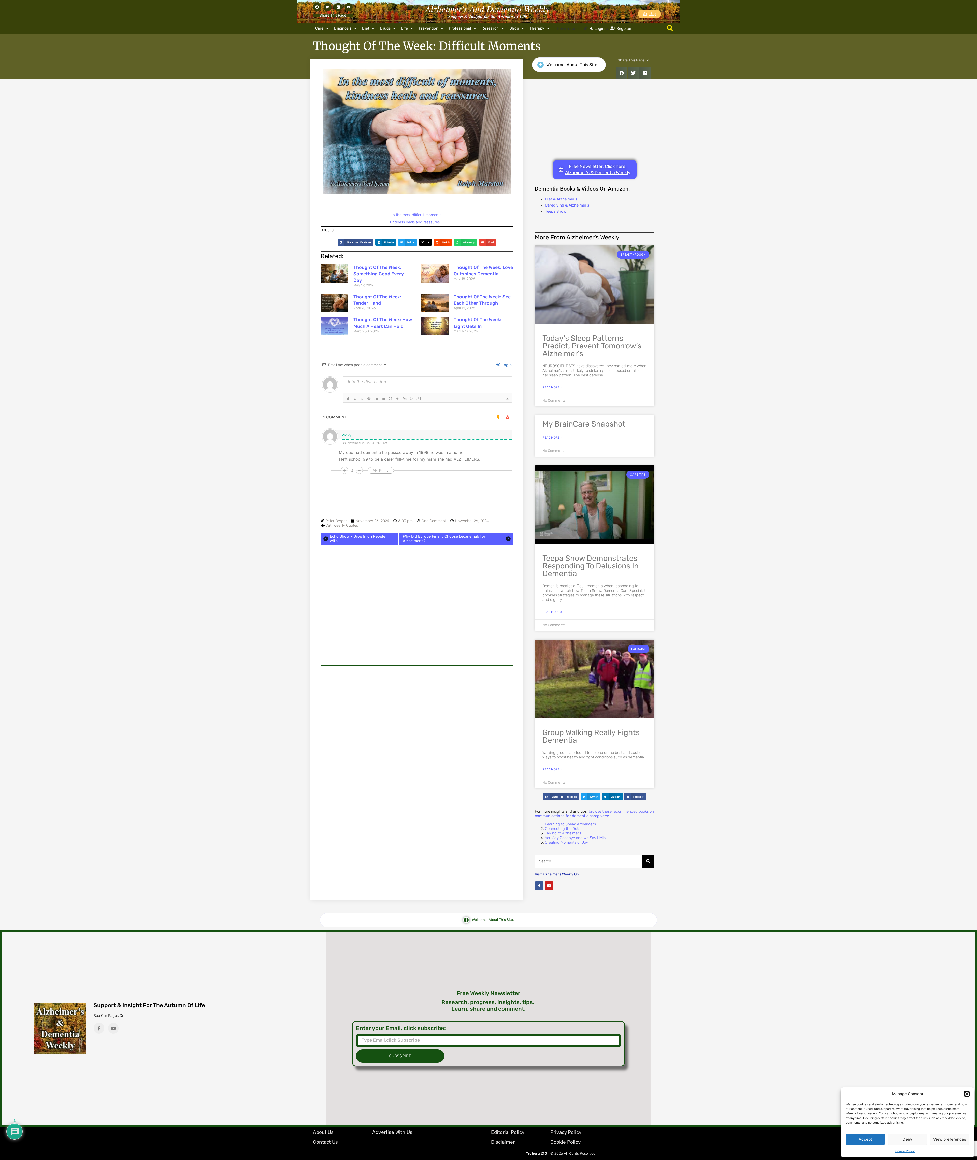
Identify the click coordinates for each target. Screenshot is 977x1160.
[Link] (404, 398)
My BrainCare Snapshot (583, 424)
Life (404, 28)
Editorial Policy (507, 1132)
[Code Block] (397, 398)
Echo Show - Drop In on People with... (357, 538)
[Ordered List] (376, 398)
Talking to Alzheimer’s (563, 833)
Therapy (536, 28)
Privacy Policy (565, 1132)
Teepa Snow (555, 211)
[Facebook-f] (539, 885)
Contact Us (325, 1142)
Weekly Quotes (345, 525)
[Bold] (347, 398)
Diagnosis (342, 28)
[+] (418, 398)
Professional (460, 28)
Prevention (428, 28)
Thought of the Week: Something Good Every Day (378, 274)
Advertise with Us (392, 1132)
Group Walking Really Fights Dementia (591, 736)
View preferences (949, 1139)
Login (506, 365)
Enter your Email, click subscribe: (401, 1028)
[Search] (648, 861)
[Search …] (670, 28)
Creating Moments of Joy (566, 842)
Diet (365, 28)
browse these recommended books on (594, 813)
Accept (865, 1139)
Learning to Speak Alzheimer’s (570, 824)
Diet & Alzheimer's (561, 199)
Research (490, 28)
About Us (323, 1132)
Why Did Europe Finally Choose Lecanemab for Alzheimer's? (444, 538)
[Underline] (362, 398)
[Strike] (369, 398)
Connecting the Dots (562, 828)
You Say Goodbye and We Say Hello (575, 837)
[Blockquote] (390, 398)
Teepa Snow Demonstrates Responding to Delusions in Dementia (590, 566)
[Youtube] (549, 885)
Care (319, 28)
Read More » (552, 387)
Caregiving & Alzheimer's (567, 205)
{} (411, 398)
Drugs (385, 28)
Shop (514, 28)
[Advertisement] (417, 607)
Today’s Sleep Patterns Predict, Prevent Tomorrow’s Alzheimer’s (591, 346)
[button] (966, 1093)
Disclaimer (503, 1142)
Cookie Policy (905, 1151)
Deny (907, 1139)
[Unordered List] (383, 398)
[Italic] (354, 398)
